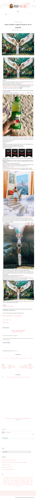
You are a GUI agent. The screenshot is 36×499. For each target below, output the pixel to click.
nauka (4, 481)
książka (5, 480)
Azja (4, 358)
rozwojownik (17, 483)
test (4, 484)
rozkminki (5, 483)
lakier (12, 480)
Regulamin (26, 497)
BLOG (7, 358)
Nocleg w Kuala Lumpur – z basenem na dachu (12, 315)
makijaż (24, 480)
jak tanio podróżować (16, 358)
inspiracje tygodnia (21, 478)
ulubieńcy (14, 484)
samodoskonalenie (26, 483)
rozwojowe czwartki (11, 483)
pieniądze (12, 481)
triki (6, 484)
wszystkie (27, 484)
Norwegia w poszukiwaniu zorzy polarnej (8, 460)
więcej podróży (6, 322)
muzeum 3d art (30, 358)
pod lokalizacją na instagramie (23, 276)
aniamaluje (17, 79)
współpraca (22, 484)
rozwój (21, 483)
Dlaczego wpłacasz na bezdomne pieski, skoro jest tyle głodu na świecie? (18, 418)
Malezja (25, 358)
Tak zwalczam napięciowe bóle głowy (8, 469)
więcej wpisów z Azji (7, 319)
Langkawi (21, 358)
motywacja (27, 480)
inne (10, 358)
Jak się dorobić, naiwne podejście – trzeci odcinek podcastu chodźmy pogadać (14, 462)
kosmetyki (31, 478)
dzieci (25, 477)
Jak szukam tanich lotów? (8, 306)
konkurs (27, 478)
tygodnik (10, 484)
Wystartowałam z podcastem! (7, 467)
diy (22, 477)
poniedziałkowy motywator (25, 481)
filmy (30, 477)
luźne (20, 480)
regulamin (16, 350)
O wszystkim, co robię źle (6, 464)
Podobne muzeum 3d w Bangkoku (9, 169)
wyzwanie (31, 484)
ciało (13, 477)
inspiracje (16, 478)
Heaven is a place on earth (22, 92)
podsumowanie (18, 481)
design (17, 477)
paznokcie (8, 481)
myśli (31, 480)
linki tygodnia (16, 480)
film (27, 477)
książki (9, 480)
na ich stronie (11, 166)
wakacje (18, 484)
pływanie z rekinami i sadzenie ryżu (25, 136)
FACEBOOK (21, 330)
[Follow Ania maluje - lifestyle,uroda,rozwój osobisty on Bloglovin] (7, 342)
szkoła (32, 483)
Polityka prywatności (31, 497)
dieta (19, 477)
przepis (32, 481)
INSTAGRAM (15, 330)
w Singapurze (18, 169)
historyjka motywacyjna (7, 478)
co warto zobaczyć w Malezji (26, 216)
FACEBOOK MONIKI (18, 331)
